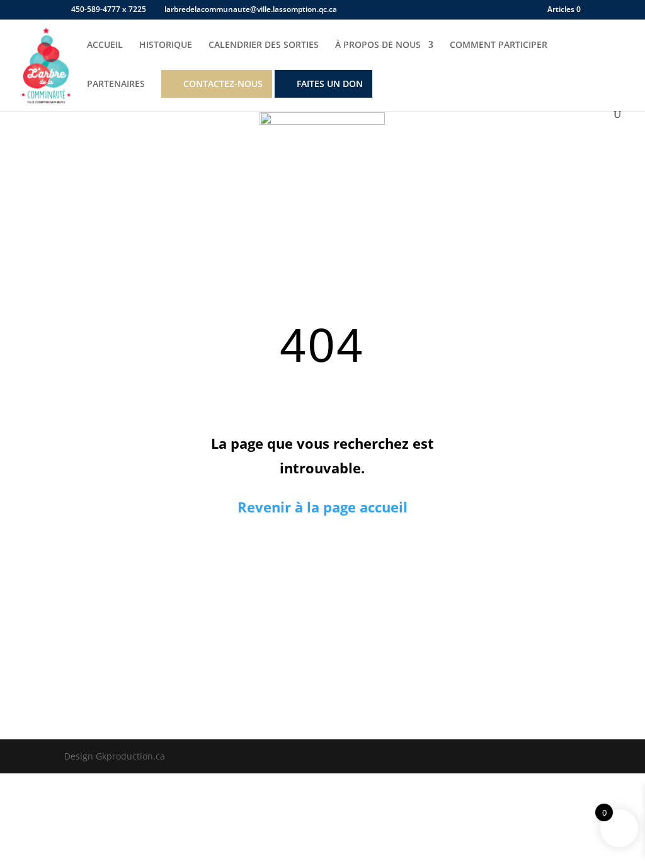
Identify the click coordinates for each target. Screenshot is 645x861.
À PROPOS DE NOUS (378, 45)
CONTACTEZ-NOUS (223, 84)
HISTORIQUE (165, 45)
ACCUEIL (105, 45)
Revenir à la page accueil (322, 506)
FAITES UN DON (330, 84)
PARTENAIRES (116, 84)
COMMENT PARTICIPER (498, 45)
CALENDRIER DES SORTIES (263, 45)
